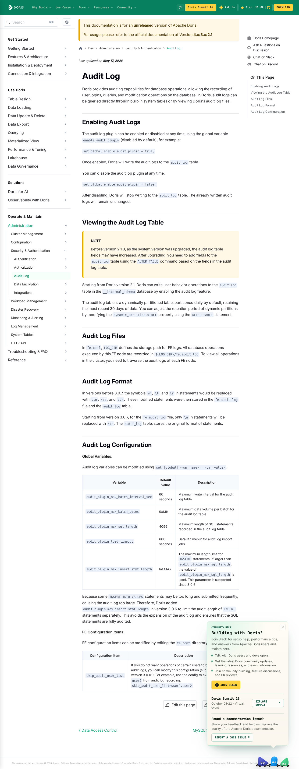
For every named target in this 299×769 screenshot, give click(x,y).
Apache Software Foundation (67, 763)
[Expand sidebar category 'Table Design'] (65, 99)
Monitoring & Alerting (27, 318)
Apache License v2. (114, 763)
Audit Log (21, 276)
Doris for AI (18, 191)
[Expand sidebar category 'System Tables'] (65, 334)
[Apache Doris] (16, 7)
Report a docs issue (232, 737)
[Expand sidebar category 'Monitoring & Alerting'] (65, 318)
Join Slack (229, 685)
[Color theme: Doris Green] (180, 7)
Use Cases (63, 7)
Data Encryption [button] (26, 284)
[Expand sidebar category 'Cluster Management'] (65, 234)
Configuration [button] (21, 242)
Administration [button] (20, 225)
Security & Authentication (30, 251)
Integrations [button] (23, 293)
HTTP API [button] (18, 343)
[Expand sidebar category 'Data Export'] (65, 124)
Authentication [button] (25, 259)
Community (124, 7)
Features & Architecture (28, 56)
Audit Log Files (261, 99)
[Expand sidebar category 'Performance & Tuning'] (65, 149)
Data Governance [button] (23, 166)
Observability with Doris (29, 200)
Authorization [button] (24, 267)
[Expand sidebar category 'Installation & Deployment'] (65, 65)
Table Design (19, 99)
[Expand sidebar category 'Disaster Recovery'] (65, 309)
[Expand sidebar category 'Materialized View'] (65, 141)
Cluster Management (27, 234)
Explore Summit (268, 703)
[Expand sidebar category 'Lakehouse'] (65, 158)
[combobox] (31, 22)
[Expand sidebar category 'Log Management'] (65, 326)
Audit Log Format (263, 105)
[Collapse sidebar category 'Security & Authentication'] (65, 250)
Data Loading (19, 107)
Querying (16, 132)
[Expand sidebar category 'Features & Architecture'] (65, 56)
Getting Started (21, 48)
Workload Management (29, 301)
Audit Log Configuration (268, 111)
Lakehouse (17, 157)
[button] (67, 22)
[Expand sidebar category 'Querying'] (65, 132)
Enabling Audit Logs (265, 86)
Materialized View (23, 141)
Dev (91, 48)
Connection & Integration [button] (29, 73)
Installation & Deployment (30, 65)
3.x (203, 34)
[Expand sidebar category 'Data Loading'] (65, 107)
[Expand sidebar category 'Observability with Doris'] (65, 200)
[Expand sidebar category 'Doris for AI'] (65, 191)
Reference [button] (17, 360)
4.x (196, 34)
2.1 (209, 34)
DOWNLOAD (283, 7)
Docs (82, 7)
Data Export (18, 124)
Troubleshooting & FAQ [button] (28, 351)
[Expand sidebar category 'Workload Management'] (65, 301)
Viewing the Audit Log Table (270, 92)
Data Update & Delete (26, 115)
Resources (101, 7)
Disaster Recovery (25, 309)
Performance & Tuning (27, 149)
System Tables (22, 335)
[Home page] (80, 48)
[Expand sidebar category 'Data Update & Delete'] (65, 115)
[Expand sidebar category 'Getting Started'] (65, 48)
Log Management (24, 326)
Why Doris (39, 7)
